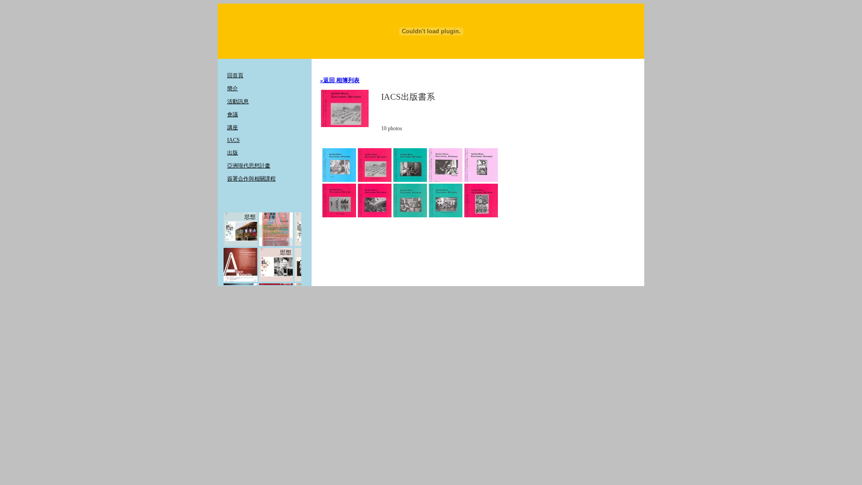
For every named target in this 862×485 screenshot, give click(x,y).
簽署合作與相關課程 (251, 179)
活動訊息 (238, 101)
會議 (232, 114)
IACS (233, 140)
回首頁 (235, 75)
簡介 (232, 88)
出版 (232, 153)
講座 (232, 127)
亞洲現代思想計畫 (248, 166)
